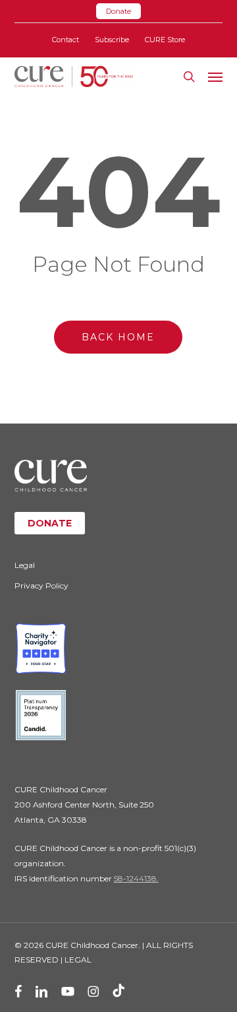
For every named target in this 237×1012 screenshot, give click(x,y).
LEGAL (78, 960)
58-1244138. (136, 878)
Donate (118, 11)
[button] (215, 76)
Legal (24, 565)
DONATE (50, 523)
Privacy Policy (41, 585)
